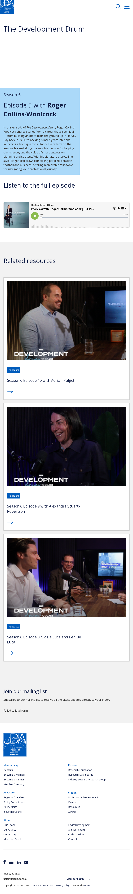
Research (73, 765)
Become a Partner (13, 779)
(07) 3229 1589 (11, 873)
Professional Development (83, 797)
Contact (72, 839)
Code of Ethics (76, 834)
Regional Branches (13, 797)
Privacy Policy (62, 885)
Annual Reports (76, 829)
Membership (11, 765)
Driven (87, 885)
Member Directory (13, 784)
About (7, 820)
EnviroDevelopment (79, 825)
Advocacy (9, 792)
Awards (72, 811)
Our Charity (9, 829)
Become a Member (14, 774)
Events (72, 802)
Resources (74, 807)
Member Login (75, 878)
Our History (9, 834)
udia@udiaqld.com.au (15, 878)
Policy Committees (14, 802)
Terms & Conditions (43, 885)
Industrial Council (13, 811)
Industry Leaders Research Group (87, 779)
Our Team (9, 825)
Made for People (12, 839)
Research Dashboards (80, 774)
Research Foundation (80, 770)
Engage (72, 792)
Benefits (8, 770)
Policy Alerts (10, 807)
